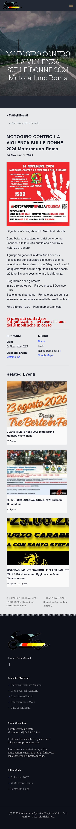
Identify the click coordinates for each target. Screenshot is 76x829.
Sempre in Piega (20, 789)
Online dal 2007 (20, 777)
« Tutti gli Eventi (17, 115)
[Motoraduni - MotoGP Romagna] (12, 5)
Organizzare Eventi (22, 696)
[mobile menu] (71, 5)
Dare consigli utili (20, 707)
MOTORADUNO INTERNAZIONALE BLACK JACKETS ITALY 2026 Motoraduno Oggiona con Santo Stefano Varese (38, 574)
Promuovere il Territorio (24, 690)
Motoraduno (13, 357)
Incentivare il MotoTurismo (26, 685)
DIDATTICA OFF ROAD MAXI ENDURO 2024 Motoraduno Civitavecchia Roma (22, 601)
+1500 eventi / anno (22, 783)
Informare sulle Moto (23, 702)
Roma (41, 341)
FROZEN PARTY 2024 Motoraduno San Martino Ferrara (55, 601)
